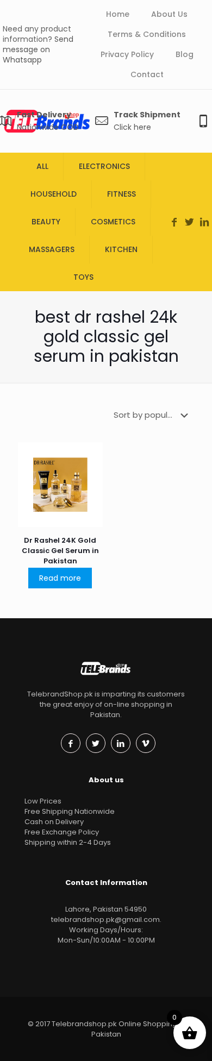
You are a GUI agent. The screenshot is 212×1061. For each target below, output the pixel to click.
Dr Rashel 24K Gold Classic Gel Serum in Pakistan (60, 550)
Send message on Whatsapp (38, 49)
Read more (60, 578)
